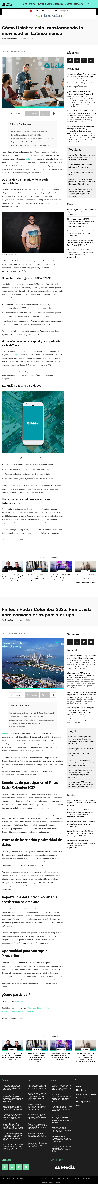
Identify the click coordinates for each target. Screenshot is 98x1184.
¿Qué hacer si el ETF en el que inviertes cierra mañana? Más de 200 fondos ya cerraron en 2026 (80, 93)
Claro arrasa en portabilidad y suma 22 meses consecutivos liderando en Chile (62, 1148)
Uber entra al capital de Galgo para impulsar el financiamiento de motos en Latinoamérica (61, 1129)
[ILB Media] (64, 1167)
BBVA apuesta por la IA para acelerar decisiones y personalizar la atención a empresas (62, 1108)
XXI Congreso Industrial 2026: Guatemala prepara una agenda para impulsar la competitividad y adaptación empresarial (80, 222)
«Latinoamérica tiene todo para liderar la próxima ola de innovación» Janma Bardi (37, 1086)
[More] (53, 113)
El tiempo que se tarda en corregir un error (80, 173)
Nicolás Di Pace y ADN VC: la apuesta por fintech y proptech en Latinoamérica (37, 1135)
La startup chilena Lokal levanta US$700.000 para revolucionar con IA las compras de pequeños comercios (81, 192)
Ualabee (29, 159)
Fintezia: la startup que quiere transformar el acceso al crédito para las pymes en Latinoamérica (37, 1144)
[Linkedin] (77, 60)
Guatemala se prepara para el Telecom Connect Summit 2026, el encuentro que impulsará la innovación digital (12, 1136)
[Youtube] (91, 60)
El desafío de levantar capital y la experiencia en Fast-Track (32, 138)
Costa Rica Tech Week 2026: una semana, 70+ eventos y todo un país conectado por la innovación (13, 1147)
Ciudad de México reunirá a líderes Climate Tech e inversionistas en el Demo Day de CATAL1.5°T (80, 242)
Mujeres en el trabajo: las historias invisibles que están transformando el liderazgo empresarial (38, 1126)
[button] (88, 2)
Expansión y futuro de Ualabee (22, 142)
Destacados (18, 52)
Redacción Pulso (11, 39)
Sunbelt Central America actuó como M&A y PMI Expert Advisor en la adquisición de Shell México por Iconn (62, 1119)
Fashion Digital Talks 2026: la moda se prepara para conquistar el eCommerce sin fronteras (81, 113)
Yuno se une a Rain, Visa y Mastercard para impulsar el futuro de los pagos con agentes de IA (81, 76)
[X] (84, 60)
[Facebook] (70, 60)
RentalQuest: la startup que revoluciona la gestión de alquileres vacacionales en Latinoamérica (37, 1116)
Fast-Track (14, 354)
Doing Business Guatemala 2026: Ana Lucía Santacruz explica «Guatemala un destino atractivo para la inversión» (37, 1096)
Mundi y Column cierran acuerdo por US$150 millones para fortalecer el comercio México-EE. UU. (81, 181)
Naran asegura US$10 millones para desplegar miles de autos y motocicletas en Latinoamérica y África (80, 129)
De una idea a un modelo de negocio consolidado (29, 131)
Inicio (5, 52)
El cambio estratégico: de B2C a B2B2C (26, 135)
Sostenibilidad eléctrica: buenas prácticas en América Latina (80, 165)
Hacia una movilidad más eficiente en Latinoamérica (30, 145)
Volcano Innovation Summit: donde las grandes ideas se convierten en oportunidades (81, 233)
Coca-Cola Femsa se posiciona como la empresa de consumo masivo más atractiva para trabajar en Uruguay (61, 1098)
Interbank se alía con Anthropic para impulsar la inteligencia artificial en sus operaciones (61, 1139)
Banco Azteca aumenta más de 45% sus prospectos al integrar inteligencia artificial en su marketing (62, 1087)
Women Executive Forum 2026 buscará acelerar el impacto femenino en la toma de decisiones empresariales (81, 253)
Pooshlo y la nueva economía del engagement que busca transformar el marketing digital (37, 1106)
